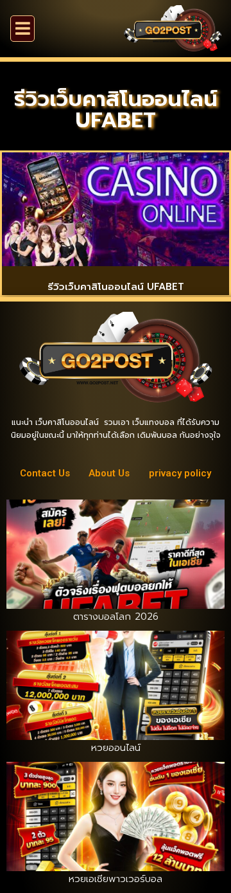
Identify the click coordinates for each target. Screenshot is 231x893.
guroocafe (176, 307)
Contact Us (45, 473)
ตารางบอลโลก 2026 (115, 616)
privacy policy (180, 473)
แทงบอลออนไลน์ (86, 307)
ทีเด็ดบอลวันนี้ (24, 307)
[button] (22, 28)
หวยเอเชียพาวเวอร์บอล (115, 879)
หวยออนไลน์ (116, 748)
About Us (109, 473)
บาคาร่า (136, 307)
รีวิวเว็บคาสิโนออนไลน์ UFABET (115, 287)
